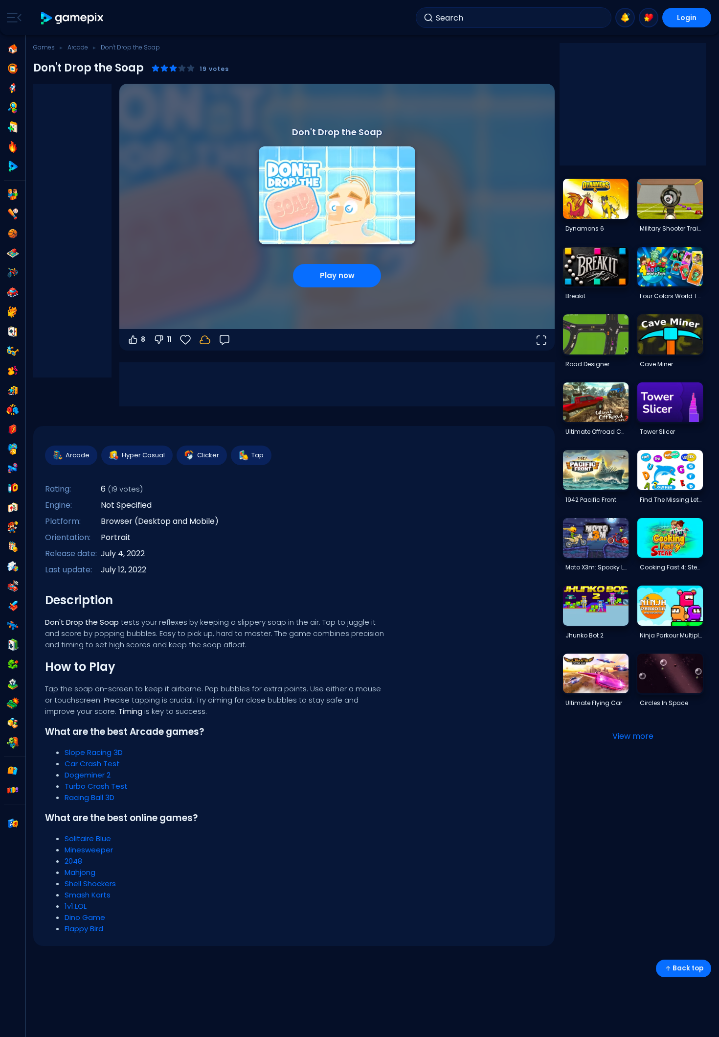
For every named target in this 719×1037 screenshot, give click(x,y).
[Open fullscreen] (541, 340)
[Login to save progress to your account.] (205, 340)
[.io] (12, 488)
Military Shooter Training (671, 228)
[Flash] (12, 429)
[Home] (12, 49)
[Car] (12, 292)
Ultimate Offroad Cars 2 (596, 431)
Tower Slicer (657, 431)
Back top (688, 968)
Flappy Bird (84, 928)
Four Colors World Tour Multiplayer (671, 296)
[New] (12, 127)
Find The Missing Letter (671, 499)
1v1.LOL (76, 906)
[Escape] (12, 390)
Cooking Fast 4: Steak (671, 567)
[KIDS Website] (12, 790)
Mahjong (80, 872)
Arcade (77, 47)
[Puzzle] (12, 566)
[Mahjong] (12, 508)
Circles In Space (664, 703)
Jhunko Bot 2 (584, 635)
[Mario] (12, 527)
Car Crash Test (92, 763)
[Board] (12, 253)
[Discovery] (12, 108)
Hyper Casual (143, 455)
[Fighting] (12, 410)
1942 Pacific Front (590, 499)
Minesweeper (89, 850)
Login (687, 18)
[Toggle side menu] (12, 17)
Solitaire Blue (88, 838)
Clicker (208, 455)
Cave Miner (656, 364)
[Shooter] (12, 625)
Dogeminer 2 (88, 775)
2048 (73, 861)
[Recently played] (12, 68)
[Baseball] (12, 214)
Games (44, 47)
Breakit (575, 296)
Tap (257, 455)
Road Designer (587, 364)
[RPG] (12, 605)
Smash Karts (88, 895)
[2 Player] (12, 194)
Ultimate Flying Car (593, 703)
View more (632, 736)
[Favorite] (648, 17)
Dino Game (85, 917)
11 (169, 339)
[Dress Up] (12, 370)
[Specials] (12, 166)
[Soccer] (12, 684)
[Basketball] (12, 233)
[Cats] (12, 312)
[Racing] (12, 586)
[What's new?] (625, 17)
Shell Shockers (90, 883)
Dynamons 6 (584, 228)
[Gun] (12, 468)
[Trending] (12, 147)
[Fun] (12, 449)
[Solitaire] (12, 645)
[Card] (12, 331)
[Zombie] (12, 743)
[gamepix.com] (72, 17)
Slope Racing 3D (94, 752)
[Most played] (12, 88)
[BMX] (12, 273)
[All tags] (12, 770)
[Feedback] (224, 340)
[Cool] (12, 351)
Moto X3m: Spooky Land (596, 567)
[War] (12, 703)
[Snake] (12, 664)
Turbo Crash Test (96, 786)
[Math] (12, 547)
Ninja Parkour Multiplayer (671, 635)
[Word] (12, 723)
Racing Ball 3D (89, 797)
